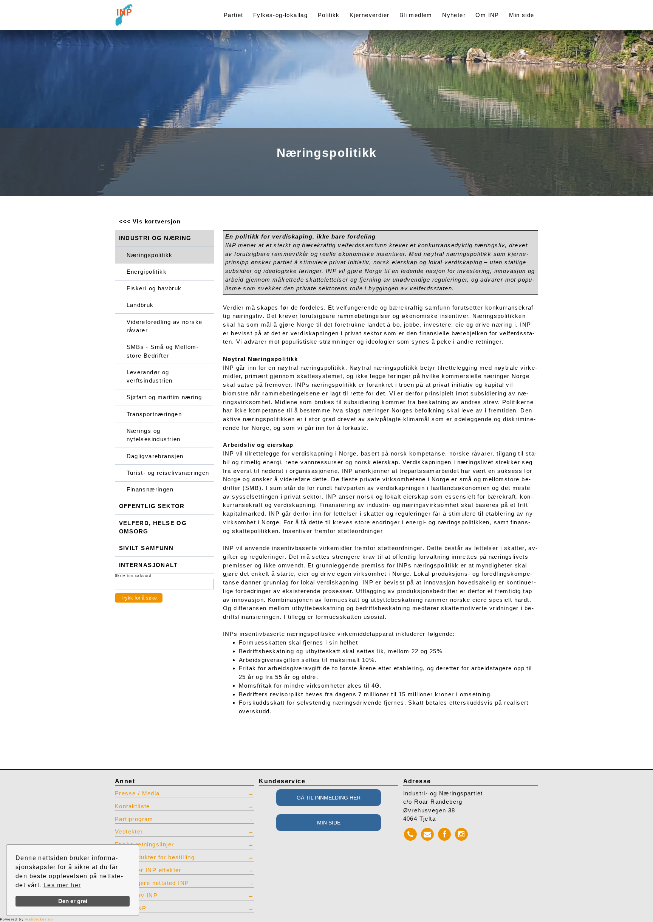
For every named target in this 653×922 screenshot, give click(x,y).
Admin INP (131, 908)
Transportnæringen (154, 414)
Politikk (329, 15)
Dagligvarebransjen (155, 456)
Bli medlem (415, 15)
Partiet (233, 15)
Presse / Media (137, 793)
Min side (521, 15)
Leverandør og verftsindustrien (150, 376)
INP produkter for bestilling (155, 857)
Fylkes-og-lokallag (280, 15)
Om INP (487, 15)
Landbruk (140, 305)
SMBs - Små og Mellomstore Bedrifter (162, 351)
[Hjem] (157, 10)
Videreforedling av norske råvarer (165, 326)
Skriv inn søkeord (133, 576)
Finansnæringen (150, 490)
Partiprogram (134, 819)
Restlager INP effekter (148, 870)
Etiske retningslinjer (144, 844)
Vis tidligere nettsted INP (152, 883)
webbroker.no (39, 919)
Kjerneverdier (369, 15)
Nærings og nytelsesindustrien (154, 435)
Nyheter (454, 15)
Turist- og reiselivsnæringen (168, 473)
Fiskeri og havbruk (154, 288)
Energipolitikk (147, 272)
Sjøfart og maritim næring (164, 397)
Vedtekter (129, 832)
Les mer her (62, 885)
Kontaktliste (132, 806)
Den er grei (72, 901)
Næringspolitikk (150, 255)
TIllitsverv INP (136, 896)
